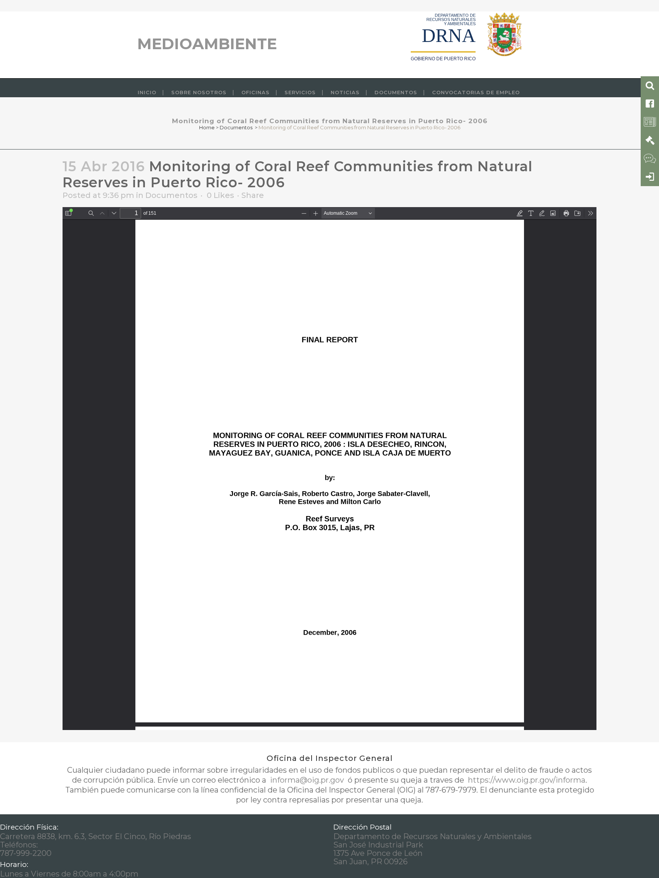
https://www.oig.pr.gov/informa (525, 780)
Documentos (236, 127)
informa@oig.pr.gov (307, 780)
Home (207, 127)
